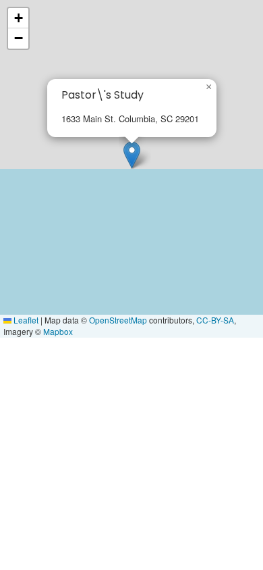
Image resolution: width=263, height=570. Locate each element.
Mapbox (58, 331)
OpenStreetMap (118, 320)
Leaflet (24, 320)
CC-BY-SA (215, 320)
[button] (131, 155)
